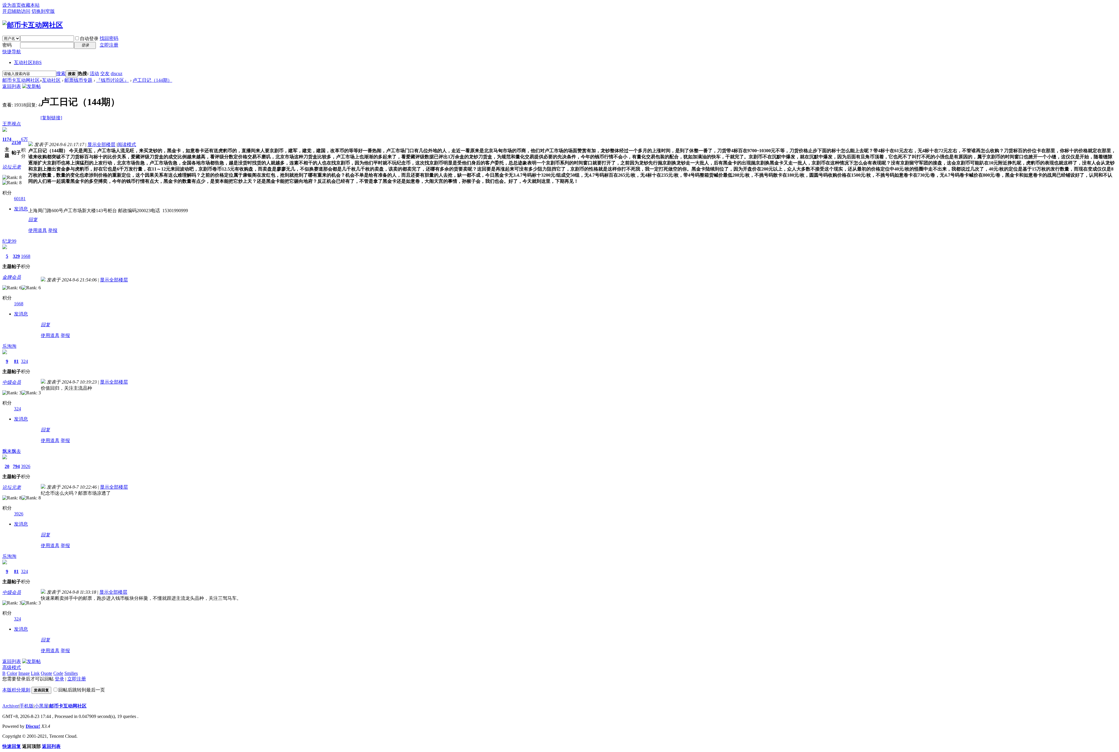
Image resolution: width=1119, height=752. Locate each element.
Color (12, 673)
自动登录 (89, 38)
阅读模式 (126, 144)
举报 (52, 230)
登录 (59, 678)
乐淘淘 (9, 346)
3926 (25, 466)
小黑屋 (41, 705)
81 (16, 361)
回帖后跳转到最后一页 (81, 689)
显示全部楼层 (101, 144)
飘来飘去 (11, 451)
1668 (25, 256)
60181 (20, 198)
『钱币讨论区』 (112, 80)
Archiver (10, 705)
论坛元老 (11, 166)
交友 (105, 73)
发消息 (21, 208)
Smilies (71, 673)
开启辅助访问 (16, 11)
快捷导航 (11, 51)
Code (58, 673)
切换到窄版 (43, 11)
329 (16, 256)
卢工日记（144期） (152, 80)
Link (35, 673)
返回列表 (11, 86)
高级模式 (11, 667)
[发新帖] (31, 86)
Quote (46, 673)
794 (16, 466)
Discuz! (33, 726)
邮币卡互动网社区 (21, 80)
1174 (6, 139)
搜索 (61, 73)
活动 (94, 73)
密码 (7, 44)
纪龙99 (9, 241)
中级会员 (11, 382)
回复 (33, 219)
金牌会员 (11, 277)
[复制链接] (51, 117)
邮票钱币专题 (78, 80)
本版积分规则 (16, 689)
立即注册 (109, 44)
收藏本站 (30, 5)
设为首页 (11, 5)
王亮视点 (11, 123)
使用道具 (37, 230)
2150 (16, 142)
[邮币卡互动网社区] (32, 25)
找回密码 (109, 38)
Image (24, 673)
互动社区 (28, 62)
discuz (116, 73)
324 (24, 361)
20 (7, 466)
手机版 (27, 705)
